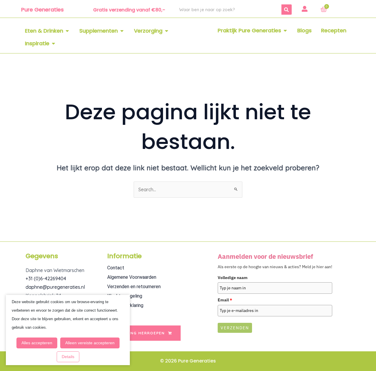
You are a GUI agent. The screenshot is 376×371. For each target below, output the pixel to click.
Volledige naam (233, 277)
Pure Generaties (42, 9)
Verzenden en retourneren (134, 286)
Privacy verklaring (125, 305)
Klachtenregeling (124, 296)
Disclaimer (118, 315)
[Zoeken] (286, 9)
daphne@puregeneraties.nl (55, 287)
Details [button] (68, 356)
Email (225, 300)
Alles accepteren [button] (36, 342)
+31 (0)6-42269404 (46, 278)
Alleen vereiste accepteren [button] (90, 342)
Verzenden (235, 327)
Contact (115, 268)
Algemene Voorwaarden (131, 277)
